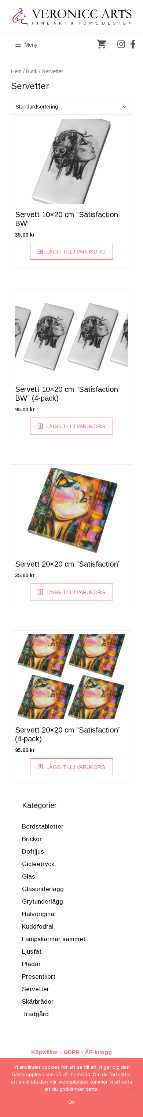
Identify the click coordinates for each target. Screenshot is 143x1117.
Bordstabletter (42, 826)
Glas (28, 876)
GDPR (71, 1052)
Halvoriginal (39, 914)
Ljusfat (31, 951)
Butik (31, 71)
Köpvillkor (44, 1052)
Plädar (31, 964)
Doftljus (33, 851)
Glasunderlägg (43, 889)
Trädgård (35, 1014)
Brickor (32, 839)
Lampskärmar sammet (53, 939)
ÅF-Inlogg (98, 1052)
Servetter (35, 989)
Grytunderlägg (42, 901)
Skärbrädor (38, 1001)
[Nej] (134, 1087)
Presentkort (38, 976)
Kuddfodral (38, 926)
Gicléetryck (38, 864)
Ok (71, 1102)
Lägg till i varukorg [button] (76, 252)
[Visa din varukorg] (101, 45)
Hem (16, 71)
